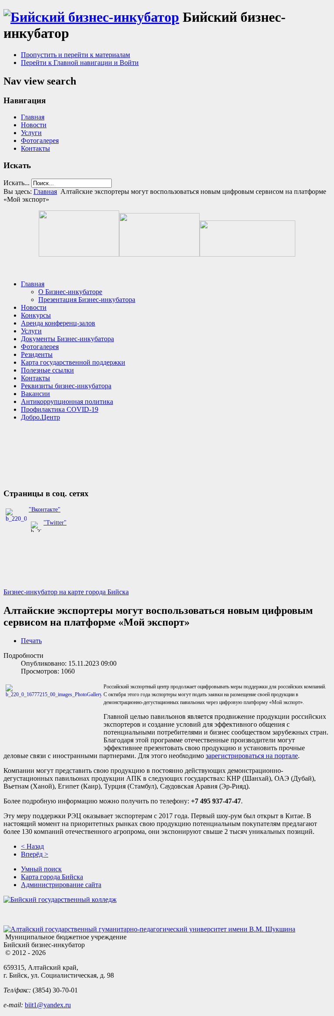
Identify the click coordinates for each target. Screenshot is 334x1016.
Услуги (31, 132)
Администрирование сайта (61, 884)
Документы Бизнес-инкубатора (67, 338)
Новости (34, 125)
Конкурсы (36, 315)
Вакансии (35, 393)
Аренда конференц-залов (58, 323)
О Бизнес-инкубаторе (70, 291)
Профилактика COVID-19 (59, 409)
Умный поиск (41, 869)
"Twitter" (55, 522)
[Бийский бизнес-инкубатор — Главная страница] (91, 17)
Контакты (35, 148)
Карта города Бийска (52, 877)
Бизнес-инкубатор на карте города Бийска (66, 592)
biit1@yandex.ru (48, 1005)
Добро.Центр (40, 417)
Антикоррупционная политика (67, 401)
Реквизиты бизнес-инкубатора (66, 385)
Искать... (16, 182)
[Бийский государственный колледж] (60, 899)
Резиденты (37, 354)
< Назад (32, 846)
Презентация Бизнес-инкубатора (86, 299)
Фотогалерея (40, 140)
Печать (31, 640)
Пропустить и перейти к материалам (75, 54)
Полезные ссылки (47, 370)
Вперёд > (34, 854)
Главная (32, 117)
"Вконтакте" (44, 509)
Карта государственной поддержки (73, 362)
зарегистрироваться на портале (252, 755)
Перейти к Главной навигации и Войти (80, 62)
